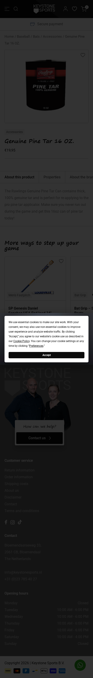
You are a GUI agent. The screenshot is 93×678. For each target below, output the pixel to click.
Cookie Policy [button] (21, 340)
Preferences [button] (36, 345)
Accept (46, 354)
